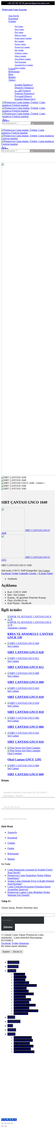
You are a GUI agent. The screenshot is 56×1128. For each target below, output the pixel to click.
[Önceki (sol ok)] (2, 1126)
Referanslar (14, 71)
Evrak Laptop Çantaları (23, 38)
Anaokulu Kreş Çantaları (24, 65)
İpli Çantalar (19, 50)
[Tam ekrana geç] (5, 1123)
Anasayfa (12, 832)
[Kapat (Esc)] (12, 1123)
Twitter (15, 573)
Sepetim (6, 952)
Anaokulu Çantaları (17, 627)
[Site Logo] (25, 105)
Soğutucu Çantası (21, 53)
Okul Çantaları (20, 68)
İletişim (12, 77)
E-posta (42, 573)
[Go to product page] (31, 620)
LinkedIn (23, 573)
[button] (5, 119)
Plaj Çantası (19, 32)
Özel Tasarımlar (20, 62)
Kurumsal (13, 18)
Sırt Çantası (19, 26)
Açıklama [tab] (12, 578)
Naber (50, 573)
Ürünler (12, 21)
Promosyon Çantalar (22, 47)
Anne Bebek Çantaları (23, 59)
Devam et (17, 952)
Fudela (10, 848)
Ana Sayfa (13, 15)
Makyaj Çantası (20, 35)
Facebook (6, 573)
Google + (33, 573)
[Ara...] (33, 123)
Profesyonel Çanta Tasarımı (14, 9)
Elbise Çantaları (20, 56)
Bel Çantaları (19, 41)
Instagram (24, 943)
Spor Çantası (19, 29)
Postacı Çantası (20, 44)
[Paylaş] (8, 1123)
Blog (10, 74)
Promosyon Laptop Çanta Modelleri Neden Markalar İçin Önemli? (28, 893)
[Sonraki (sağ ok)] (5, 1126)
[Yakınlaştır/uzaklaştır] (2, 1123)
